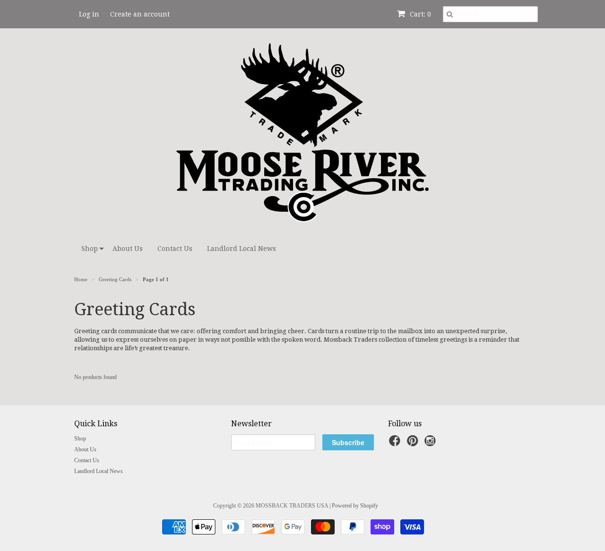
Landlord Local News (241, 248)
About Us (127, 248)
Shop (89, 248)
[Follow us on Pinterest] (414, 443)
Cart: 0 (419, 14)
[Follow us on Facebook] (396, 443)
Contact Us (174, 248)
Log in (89, 14)
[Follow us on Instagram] (431, 443)
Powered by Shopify (355, 505)
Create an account (140, 14)
